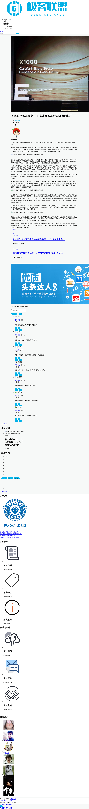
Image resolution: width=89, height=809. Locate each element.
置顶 (16, 330)
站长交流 (10, 28)
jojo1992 (17, 350)
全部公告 (4, 424)
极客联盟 (13, 799)
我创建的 (17, 478)
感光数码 (17, 380)
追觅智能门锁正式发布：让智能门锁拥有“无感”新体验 (38, 253)
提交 (20, 313)
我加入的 (10, 478)
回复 (20, 330)
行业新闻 (17, 120)
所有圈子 (4, 491)
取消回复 (14, 313)
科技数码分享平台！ (7, 800)
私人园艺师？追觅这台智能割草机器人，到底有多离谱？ (39, 239)
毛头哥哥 (17, 335)
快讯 (4, 21)
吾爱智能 (17, 365)
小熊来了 (17, 320)
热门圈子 (4, 478)
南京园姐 (17, 395)
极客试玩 (7, 19)
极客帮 (6, 24)
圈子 (6, 23)
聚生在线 (17, 410)
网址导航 (10, 26)
